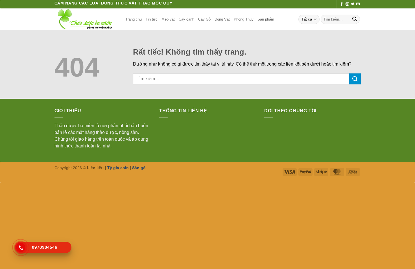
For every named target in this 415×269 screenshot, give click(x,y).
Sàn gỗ (139, 167)
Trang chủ (133, 19)
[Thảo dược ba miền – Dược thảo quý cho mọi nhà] (85, 19)
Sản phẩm (265, 19)
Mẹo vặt (168, 19)
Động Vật (222, 19)
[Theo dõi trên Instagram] (347, 4)
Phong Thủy (244, 19)
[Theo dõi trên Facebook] (341, 4)
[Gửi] (354, 19)
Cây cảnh (186, 19)
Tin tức (152, 19)
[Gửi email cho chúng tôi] (358, 4)
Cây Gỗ (204, 19)
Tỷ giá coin (118, 167)
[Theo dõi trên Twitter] (352, 4)
